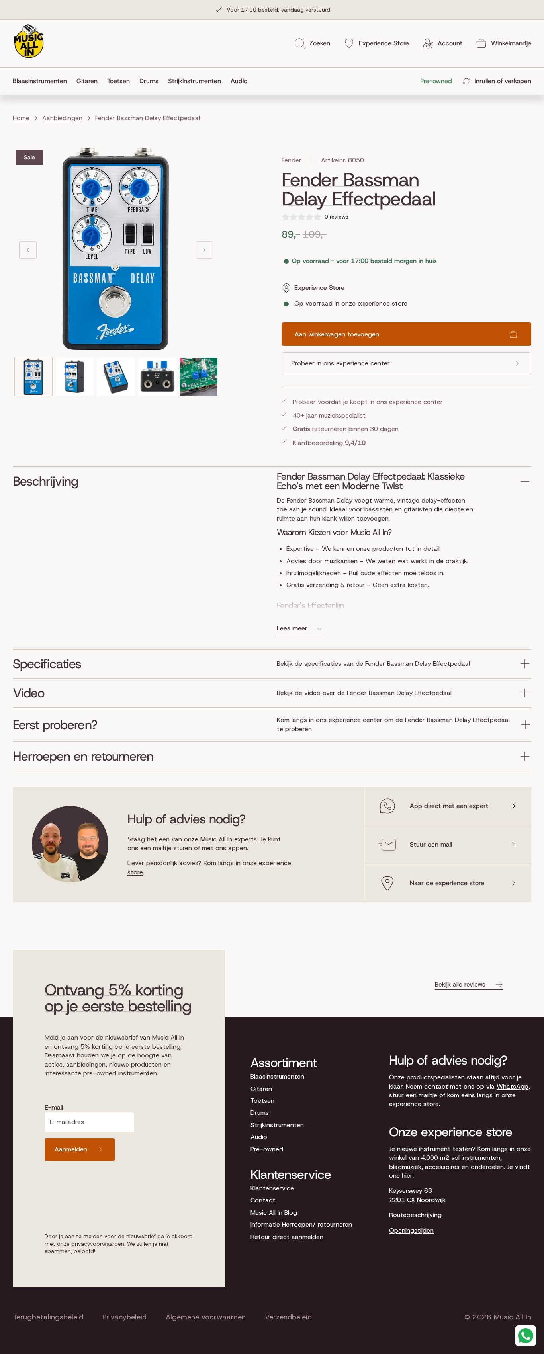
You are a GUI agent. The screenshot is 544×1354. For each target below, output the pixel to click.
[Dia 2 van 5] (75, 377)
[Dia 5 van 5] (199, 377)
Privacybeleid (124, 1317)
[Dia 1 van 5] (33, 377)
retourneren (329, 429)
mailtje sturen (172, 848)
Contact (262, 1200)
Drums (259, 1112)
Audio (258, 1137)
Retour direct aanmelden (286, 1237)
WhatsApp (512, 1086)
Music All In (512, 1317)
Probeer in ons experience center (341, 363)
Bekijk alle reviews (460, 984)
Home (21, 118)
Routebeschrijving (415, 1215)
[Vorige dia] (28, 250)
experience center (416, 402)
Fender (291, 160)
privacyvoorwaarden (97, 1243)
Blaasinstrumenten (277, 1076)
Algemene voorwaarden (206, 1317)
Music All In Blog (273, 1212)
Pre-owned (266, 1149)
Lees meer (292, 628)
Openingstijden (411, 1230)
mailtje (428, 1095)
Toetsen (262, 1100)
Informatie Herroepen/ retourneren (301, 1224)
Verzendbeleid (288, 1317)
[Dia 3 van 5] (116, 377)
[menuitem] (42, 81)
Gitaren (261, 1089)
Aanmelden (71, 1149)
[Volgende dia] (204, 250)
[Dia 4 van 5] (157, 377)
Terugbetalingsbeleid (48, 1317)
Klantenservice (272, 1188)
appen (237, 848)
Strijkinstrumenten (277, 1125)
